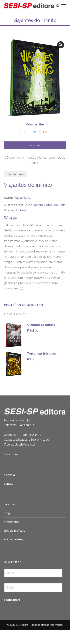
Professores (11, 521)
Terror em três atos (41, 353)
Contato (8, 483)
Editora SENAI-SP (14, 539)
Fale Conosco (12, 454)
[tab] (35, 303)
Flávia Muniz (22, 197)
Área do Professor (15, 530)
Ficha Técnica (15, 314)
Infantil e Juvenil (15, 174)
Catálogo (9, 504)
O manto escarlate (41, 324)
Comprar (35, 145)
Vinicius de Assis (15, 210)
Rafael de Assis (54, 205)
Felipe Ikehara (33, 205)
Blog (7, 513)
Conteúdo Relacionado (23, 305)
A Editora (9, 474)
